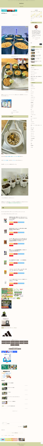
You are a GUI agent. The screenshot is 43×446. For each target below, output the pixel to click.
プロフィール (32, 74)
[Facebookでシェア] (14, 341)
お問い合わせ (32, 67)
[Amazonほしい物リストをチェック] (20, 349)
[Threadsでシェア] (23, 341)
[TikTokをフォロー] (17, 349)
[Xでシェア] (6, 341)
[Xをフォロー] (11, 349)
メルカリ (11, 234)
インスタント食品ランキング (35, 69)
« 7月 (31, 20)
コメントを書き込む (15, 432)
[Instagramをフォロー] (14, 349)
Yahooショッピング (21, 232)
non (36, 29)
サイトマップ (32, 71)
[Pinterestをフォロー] (18, 349)
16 (31, 16)
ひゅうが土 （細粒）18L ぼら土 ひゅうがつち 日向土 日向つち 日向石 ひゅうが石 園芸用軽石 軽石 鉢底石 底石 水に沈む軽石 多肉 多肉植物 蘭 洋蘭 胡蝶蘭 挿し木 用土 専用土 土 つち (18, 239)
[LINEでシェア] (14, 343)
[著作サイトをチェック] (9, 349)
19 (36, 16)
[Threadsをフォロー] (12, 349)
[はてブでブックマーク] (6, 343)
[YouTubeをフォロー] (15, 349)
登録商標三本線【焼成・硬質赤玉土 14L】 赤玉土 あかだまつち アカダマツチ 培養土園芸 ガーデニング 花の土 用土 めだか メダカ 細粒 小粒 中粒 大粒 (18, 218)
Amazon (11, 222)
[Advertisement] (14, 20)
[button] (14, 345)
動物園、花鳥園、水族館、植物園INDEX (36, 76)
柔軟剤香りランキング (34, 78)
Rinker (11, 220)
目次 (13, 110)
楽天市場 (15, 222)
